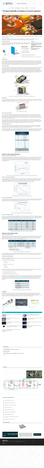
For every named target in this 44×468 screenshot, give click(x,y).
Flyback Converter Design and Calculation (9, 409)
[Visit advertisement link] (22, 434)
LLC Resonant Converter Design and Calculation (10, 402)
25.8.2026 (8, 319)
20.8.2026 (8, 323)
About (24, 441)
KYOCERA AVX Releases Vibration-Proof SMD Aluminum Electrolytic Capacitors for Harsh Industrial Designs (36, 44)
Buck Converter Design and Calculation (8, 397)
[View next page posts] (37, 51)
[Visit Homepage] (22, 3)
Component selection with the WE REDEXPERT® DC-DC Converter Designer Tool (14, 353)
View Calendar (4, 354)
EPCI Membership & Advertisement (18, 441)
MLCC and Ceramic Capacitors (8, 407)
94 (30, 323)
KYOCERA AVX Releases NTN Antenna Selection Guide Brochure (35, 49)
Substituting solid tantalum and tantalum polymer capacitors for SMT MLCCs (7, 306)
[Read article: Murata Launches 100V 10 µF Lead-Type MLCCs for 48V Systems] (4, 315)
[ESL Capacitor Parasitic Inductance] (35, 302)
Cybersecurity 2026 (7, 351)
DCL (25, 276)
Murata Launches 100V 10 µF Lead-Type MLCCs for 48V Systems (14, 314)
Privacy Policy (12, 441)
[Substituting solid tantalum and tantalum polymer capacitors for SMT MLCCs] (8, 302)
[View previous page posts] (36, 51)
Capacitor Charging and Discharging (9, 414)
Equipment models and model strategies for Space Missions (12, 349)
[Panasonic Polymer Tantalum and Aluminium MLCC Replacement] (21, 302)
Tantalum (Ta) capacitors (5, 36)
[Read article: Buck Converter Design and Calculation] (22, 382)
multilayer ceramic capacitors (13, 36)
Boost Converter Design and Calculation (9, 400)
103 (10, 323)
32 (30, 319)
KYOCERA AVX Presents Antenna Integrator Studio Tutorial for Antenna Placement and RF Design (36, 47)
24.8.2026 (28, 319)
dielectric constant (33, 54)
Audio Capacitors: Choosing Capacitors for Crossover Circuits (11, 416)
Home (9, 441)
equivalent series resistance (18, 276)
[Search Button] (41, 3)
